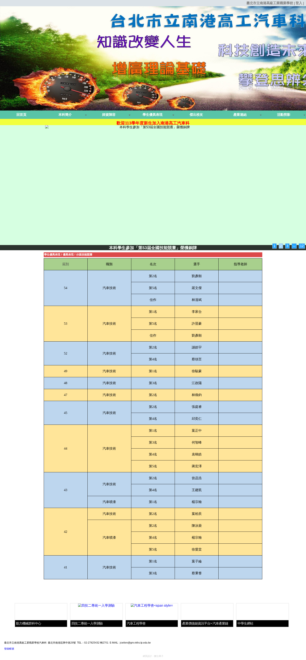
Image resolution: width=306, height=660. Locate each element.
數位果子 (158, 656)
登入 (299, 3)
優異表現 (68, 254)
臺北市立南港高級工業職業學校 (269, 3)
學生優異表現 (52, 254)
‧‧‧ (294, 246)
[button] (65, 115)
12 (302, 246)
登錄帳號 (9, 648)
